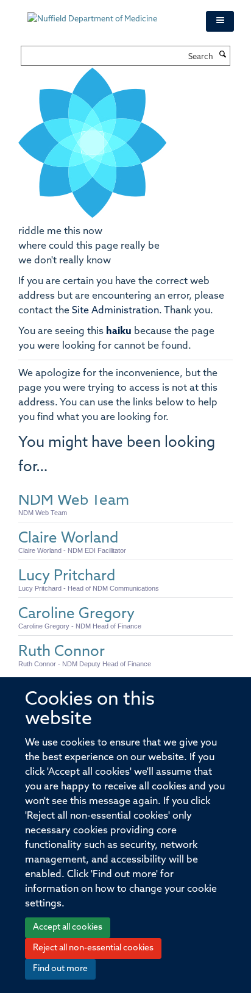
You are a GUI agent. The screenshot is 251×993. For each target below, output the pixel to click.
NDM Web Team (73, 501)
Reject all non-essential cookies (93, 948)
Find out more (60, 968)
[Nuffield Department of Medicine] (107, 13)
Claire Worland (68, 539)
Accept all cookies (67, 927)
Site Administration (115, 311)
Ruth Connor (61, 652)
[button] (220, 21)
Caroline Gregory (76, 614)
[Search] (223, 55)
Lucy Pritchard (66, 576)
